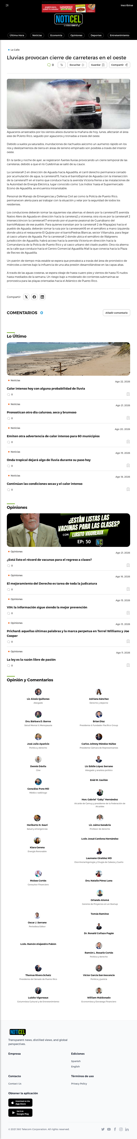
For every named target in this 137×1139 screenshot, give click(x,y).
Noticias (37, 35)
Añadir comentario (116, 312)
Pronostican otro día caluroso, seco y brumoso (41, 412)
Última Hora (17, 35)
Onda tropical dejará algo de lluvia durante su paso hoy (49, 460)
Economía (56, 35)
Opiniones (76, 35)
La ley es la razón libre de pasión (31, 659)
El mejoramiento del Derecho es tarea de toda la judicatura (52, 583)
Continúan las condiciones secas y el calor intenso (44, 483)
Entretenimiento (119, 35)
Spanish (76, 1061)
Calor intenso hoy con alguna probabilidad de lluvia (46, 388)
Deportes (96, 35)
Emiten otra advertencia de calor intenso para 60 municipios (53, 436)
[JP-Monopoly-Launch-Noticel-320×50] (68, 8)
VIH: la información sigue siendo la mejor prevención (47, 607)
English (75, 1066)
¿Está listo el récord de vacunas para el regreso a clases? (49, 559)
